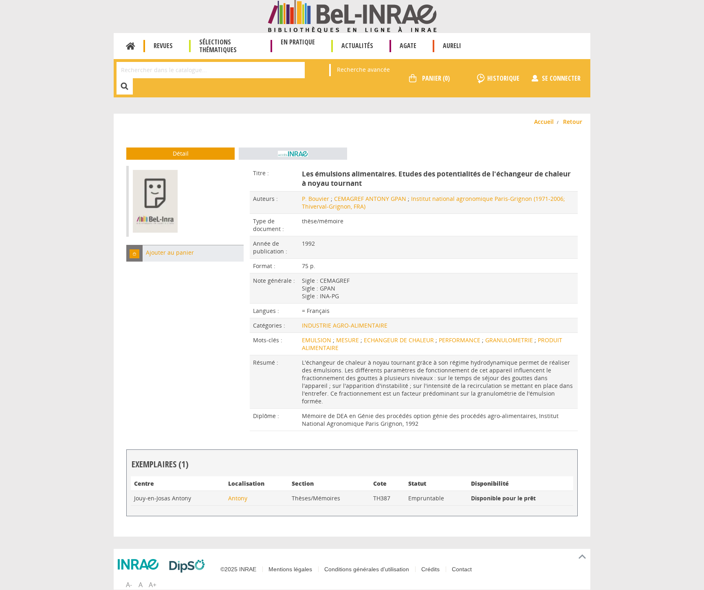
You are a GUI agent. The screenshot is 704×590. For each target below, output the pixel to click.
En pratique (298, 41)
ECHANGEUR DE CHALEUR (400, 340)
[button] (134, 253)
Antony (237, 498)
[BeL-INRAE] (352, 16)
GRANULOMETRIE (510, 340)
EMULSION (317, 340)
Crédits (430, 569)
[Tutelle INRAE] (140, 564)
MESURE (348, 340)
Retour (572, 121)
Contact (462, 569)
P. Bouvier (315, 199)
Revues (163, 45)
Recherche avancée (363, 69)
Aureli (452, 45)
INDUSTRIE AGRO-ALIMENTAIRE (344, 325)
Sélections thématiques (218, 45)
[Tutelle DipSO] (189, 566)
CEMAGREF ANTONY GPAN (370, 199)
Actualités (357, 45)
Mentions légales (290, 569)
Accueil (130, 46)
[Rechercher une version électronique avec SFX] (293, 154)
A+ (152, 584)
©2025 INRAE (238, 569)
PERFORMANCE (460, 340)
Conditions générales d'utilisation (366, 569)
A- (129, 584)
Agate (408, 45)
